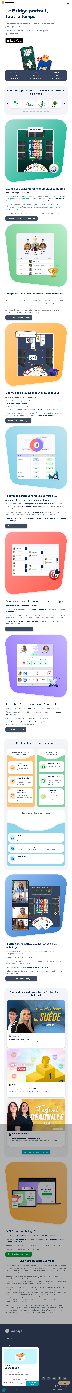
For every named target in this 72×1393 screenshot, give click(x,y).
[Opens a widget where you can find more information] (64, 1383)
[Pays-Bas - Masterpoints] (29, 104)
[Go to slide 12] (38, 111)
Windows (27, 1273)
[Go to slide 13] (40, 111)
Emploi (10, 1345)
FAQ (9, 1342)
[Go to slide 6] (30, 111)
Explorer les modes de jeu (18, 421)
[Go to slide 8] (33, 111)
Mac (19, 1273)
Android (14, 1273)
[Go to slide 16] (44, 111)
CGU (6, 1388)
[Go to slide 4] (27, 111)
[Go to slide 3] (26, 111)
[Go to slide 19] (48, 111)
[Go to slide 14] (41, 111)
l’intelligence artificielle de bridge (18, 199)
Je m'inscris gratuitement (19, 1254)
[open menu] (68, 3)
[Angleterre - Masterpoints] (42, 104)
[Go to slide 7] (31, 111)
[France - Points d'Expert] (16, 104)
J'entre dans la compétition (19, 629)
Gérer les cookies (26, 1389)
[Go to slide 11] (37, 111)
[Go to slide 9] (34, 111)
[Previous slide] (7, 104)
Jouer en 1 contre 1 (16, 729)
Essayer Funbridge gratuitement (21, 218)
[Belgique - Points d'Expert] (55, 104)
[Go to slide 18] (47, 111)
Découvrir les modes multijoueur (21, 979)
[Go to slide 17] (45, 111)
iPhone (8, 1273)
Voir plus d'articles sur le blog (36, 1152)
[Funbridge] (8, 2)
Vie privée (15, 1389)
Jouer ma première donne (19, 318)
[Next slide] (65, 104)
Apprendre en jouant (16, 526)
